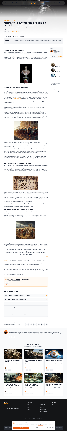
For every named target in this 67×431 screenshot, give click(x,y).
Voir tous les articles (58, 337)
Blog (6, 36)
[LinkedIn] (31, 324)
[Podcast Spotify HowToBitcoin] (54, 3)
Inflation (7, 282)
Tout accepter (20, 427)
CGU (41, 418)
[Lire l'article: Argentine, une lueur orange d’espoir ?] (54, 360)
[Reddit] (39, 324)
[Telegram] (36, 324)
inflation (12, 143)
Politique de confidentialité (35, 418)
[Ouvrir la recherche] (59, 3)
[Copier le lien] (47, 324)
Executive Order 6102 (17, 98)
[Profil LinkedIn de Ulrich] (52, 56)
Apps (23, 2)
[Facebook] (28, 324)
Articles (6, 2)
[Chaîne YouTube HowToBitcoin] (52, 3)
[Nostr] (42, 324)
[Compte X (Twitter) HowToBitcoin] (57, 3)
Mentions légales (27, 418)
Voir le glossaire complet (9, 284)
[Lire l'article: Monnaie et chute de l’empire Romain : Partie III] (13, 360)
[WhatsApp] (34, 324)
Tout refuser (38, 427)
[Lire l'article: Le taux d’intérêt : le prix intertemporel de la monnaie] (33, 384)
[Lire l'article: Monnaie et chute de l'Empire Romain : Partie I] (33, 360)
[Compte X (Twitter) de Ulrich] (51, 56)
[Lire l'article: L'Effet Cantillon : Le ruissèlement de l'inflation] (54, 384)
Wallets (12, 2)
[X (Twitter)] (26, 324)
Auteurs (53, 404)
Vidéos (17, 2)
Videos (29, 407)
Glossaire (29, 409)
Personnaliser (51, 427)
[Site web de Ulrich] (54, 56)
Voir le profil (60, 56)
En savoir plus (40, 425)
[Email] (44, 324)
